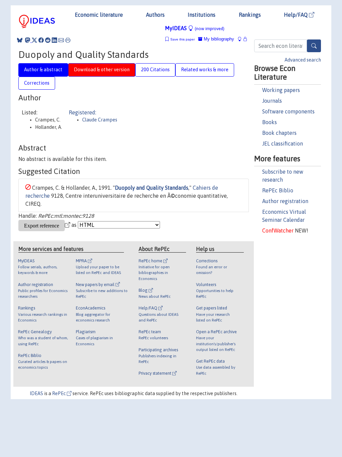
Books (269, 122)
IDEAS (36, 393)
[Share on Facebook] (41, 40)
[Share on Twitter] (34, 40)
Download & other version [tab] (102, 69)
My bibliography (218, 38)
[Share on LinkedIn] (54, 40)
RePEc (59, 393)
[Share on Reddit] (47, 40)
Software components (288, 111)
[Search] (314, 45)
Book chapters (279, 133)
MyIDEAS (194, 28)
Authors (155, 15)
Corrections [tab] (36, 83)
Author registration (285, 201)
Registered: (82, 112)
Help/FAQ (296, 15)
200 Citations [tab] (155, 69)
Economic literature (99, 15)
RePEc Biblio (277, 190)
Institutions (201, 15)
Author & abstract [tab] (43, 69)
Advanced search (303, 60)
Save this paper (182, 39)
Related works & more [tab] (204, 69)
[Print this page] (67, 40)
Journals (272, 101)
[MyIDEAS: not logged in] (241, 39)
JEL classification (282, 144)
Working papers (281, 90)
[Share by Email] (61, 40)
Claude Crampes (99, 119)
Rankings (250, 15)
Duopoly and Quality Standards (151, 188)
